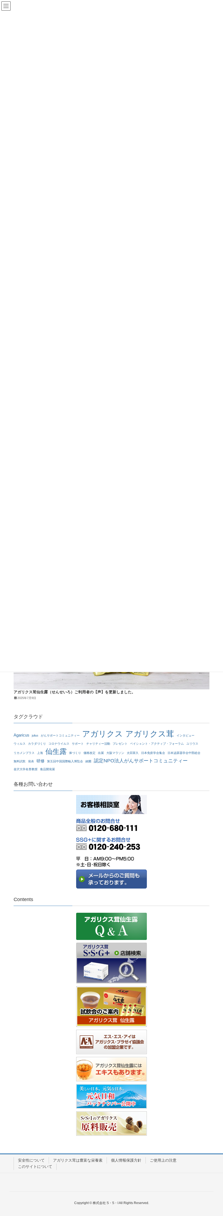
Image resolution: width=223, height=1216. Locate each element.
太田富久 (133, 752)
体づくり (75, 752)
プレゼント (120, 743)
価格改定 (89, 752)
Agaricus (21, 735)
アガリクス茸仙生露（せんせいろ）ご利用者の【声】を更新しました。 (74, 692)
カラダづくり (37, 743)
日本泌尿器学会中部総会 (184, 752)
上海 (40, 752)
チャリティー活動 (98, 743)
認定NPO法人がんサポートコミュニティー (141, 760)
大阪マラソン (115, 752)
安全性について (31, 1160)
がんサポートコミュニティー (60, 735)
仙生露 (56, 751)
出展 (101, 752)
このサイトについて (35, 1166)
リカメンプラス (24, 752)
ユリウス (192, 743)
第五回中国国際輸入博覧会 (65, 761)
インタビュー (185, 735)
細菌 (88, 761)
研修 (40, 761)
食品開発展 (47, 769)
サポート (78, 743)
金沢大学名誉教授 (26, 769)
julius (35, 735)
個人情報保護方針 (126, 1160)
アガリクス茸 (149, 734)
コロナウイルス (58, 743)
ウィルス (20, 743)
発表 (31, 761)
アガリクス (102, 734)
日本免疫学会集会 (153, 752)
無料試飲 (20, 761)
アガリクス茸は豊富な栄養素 (78, 1160)
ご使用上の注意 (163, 1160)
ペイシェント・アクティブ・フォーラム (157, 743)
